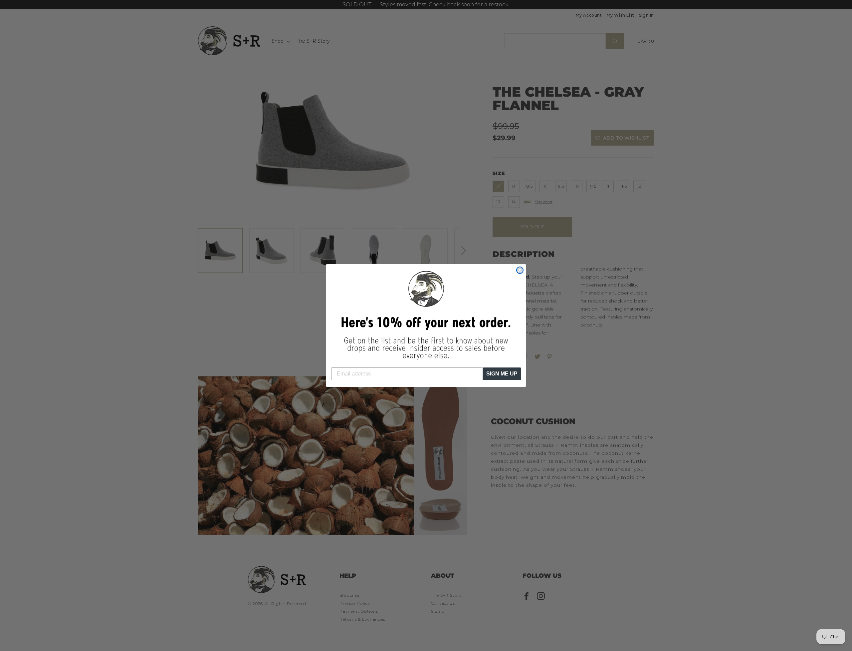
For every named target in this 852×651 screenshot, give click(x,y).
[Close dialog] (520, 270)
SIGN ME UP (502, 373)
